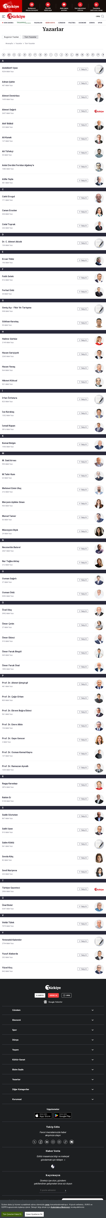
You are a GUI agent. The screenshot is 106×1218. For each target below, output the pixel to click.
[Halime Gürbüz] (99, 344)
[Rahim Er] (99, 803)
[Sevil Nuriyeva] (99, 876)
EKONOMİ (82, 23)
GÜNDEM (61, 23)
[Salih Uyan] (99, 834)
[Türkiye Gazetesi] (16, 18)
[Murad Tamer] (99, 521)
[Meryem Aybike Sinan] (99, 508)
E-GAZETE (40, 995)
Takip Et (83, 69)
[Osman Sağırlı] (99, 584)
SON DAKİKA (8, 23)
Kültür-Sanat (18, 1059)
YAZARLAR (38, 23)
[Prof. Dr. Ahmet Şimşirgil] (99, 688)
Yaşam (15, 1050)
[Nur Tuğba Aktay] (99, 567)
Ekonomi (16, 1020)
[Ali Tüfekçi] (99, 157)
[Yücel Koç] (99, 973)
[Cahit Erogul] (99, 202)
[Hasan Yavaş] (99, 372)
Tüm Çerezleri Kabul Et (12, 1214)
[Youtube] (53, 1142)
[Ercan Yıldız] (99, 264)
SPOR (100, 23)
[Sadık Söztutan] (99, 820)
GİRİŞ (97, 16)
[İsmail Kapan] (99, 431)
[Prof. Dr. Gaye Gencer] (99, 744)
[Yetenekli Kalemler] (99, 945)
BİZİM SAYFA (50, 23)
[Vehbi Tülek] (99, 928)
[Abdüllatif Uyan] (99, 73)
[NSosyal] (72, 1142)
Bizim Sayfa (17, 1069)
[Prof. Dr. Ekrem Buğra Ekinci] (99, 716)
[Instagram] (59, 1142)
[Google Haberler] (53, 1001)
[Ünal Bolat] (99, 910)
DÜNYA (92, 23)
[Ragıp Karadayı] (99, 789)
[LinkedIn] (47, 1142)
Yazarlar (16, 1079)
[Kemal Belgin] (99, 448)
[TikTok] (65, 1142)
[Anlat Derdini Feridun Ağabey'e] (99, 171)
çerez (47, 1205)
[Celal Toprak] (99, 230)
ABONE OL (53, 995)
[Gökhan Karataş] (99, 327)
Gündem (16, 1010)
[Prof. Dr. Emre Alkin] (99, 730)
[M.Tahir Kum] (99, 480)
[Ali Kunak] (99, 143)
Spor (14, 1030)
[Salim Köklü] (99, 848)
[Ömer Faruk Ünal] (99, 671)
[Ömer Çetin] (99, 629)
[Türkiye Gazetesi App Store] (43, 1115)
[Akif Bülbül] (99, 129)
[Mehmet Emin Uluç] (99, 494)
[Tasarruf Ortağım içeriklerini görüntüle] (24, 23)
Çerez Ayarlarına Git (34, 1214)
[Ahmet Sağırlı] (99, 115)
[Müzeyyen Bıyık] (99, 535)
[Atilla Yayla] (99, 185)
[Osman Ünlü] (99, 598)
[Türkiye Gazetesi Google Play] (63, 1115)
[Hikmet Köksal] (99, 386)
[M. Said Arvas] (99, 466)
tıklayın (59, 1160)
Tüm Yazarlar (30, 37)
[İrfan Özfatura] (99, 403)
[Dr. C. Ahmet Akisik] (99, 247)
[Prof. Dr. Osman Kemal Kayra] (99, 758)
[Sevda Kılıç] (99, 862)
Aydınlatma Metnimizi (60, 1207)
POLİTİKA (71, 23)
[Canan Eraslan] (99, 216)
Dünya (15, 1040)
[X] (34, 1142)
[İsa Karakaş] (99, 417)
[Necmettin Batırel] (99, 553)
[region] (53, 1209)
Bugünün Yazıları (11, 37)
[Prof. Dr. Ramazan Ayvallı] (99, 772)
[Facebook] (41, 1142)
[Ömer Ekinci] (99, 643)
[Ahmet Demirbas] (99, 101)
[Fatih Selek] (99, 282)
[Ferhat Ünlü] (99, 296)
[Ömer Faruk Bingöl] (99, 657)
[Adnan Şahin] (99, 87)
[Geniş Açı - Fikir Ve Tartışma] (99, 313)
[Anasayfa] (53, 987)
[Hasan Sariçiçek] (99, 358)
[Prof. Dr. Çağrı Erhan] (99, 702)
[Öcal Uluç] (99, 615)
